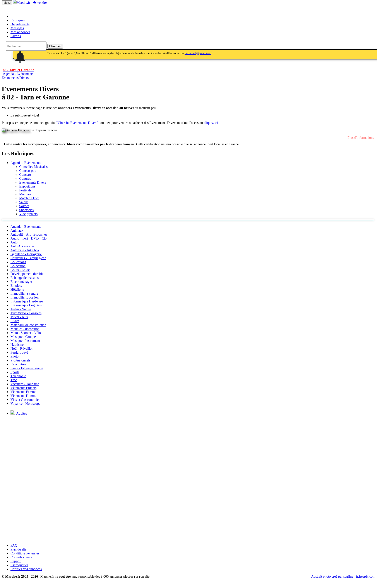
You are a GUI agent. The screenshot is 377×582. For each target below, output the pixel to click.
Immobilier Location (24, 297)
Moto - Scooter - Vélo (25, 333)
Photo (14, 356)
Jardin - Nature (20, 309)
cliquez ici (211, 123)
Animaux (16, 230)
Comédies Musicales (33, 167)
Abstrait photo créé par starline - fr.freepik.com (343, 576)
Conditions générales (24, 553)
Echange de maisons (24, 278)
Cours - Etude (20, 270)
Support (15, 561)
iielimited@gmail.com (198, 53)
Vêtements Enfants (23, 388)
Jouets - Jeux (19, 317)
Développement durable (26, 274)
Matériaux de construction (28, 325)
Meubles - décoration (24, 329)
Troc (13, 380)
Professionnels (20, 360)
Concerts (25, 174)
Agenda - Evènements (25, 163)
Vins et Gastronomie (24, 399)
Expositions (27, 186)
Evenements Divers (15, 78)
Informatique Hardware (26, 301)
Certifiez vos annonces (26, 569)
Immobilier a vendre (24, 293)
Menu (6, 2)
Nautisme (17, 344)
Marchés (25, 194)
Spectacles (26, 210)
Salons (23, 202)
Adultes (21, 413)
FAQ (13, 545)
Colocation (18, 266)
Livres (14, 321)
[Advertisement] (188, 509)
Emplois (16, 285)
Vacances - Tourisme (24, 384)
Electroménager (21, 281)
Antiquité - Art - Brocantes (28, 234)
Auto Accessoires (22, 246)
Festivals (25, 190)
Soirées (24, 206)
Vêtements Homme (23, 396)
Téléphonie (18, 376)
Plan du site (18, 549)
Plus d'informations (361, 137)
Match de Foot (29, 198)
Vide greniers (28, 214)
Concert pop (27, 170)
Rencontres (18, 364)
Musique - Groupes (23, 337)
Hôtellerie (17, 289)
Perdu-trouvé (19, 352)
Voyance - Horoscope (25, 403)
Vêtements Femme (23, 392)
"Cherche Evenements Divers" (77, 123)
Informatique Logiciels (26, 305)
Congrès (25, 178)
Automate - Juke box (24, 250)
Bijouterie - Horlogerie (26, 254)
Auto (13, 242)
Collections (18, 262)
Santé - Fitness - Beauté (26, 368)
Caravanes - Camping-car (28, 258)
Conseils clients (21, 557)
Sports (14, 372)
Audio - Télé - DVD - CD (28, 238)
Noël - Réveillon (21, 348)
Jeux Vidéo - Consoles (25, 313)
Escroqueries (19, 565)
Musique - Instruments (25, 340)
